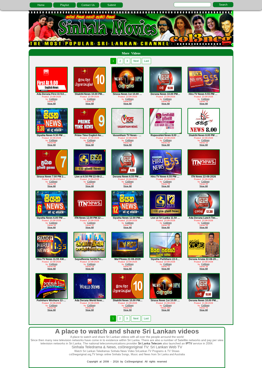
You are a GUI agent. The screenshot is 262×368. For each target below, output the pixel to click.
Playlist (64, 5)
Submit (111, 5)
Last (146, 61)
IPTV (189, 343)
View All (51, 103)
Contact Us (88, 5)
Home (40, 5)
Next (136, 61)
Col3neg (53, 99)
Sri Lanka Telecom (150, 343)
